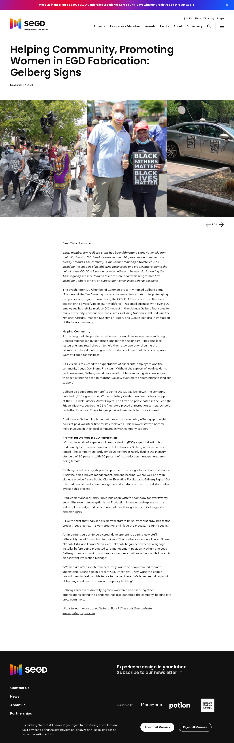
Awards (150, 26)
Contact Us (19, 688)
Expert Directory (204, 18)
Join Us (188, 18)
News (14, 696)
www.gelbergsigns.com (79, 613)
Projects (99, 26)
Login (220, 18)
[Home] (29, 23)
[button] (211, 26)
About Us (17, 704)
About (178, 26)
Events (164, 26)
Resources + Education (125, 26)
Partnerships (21, 713)
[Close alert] (227, 5)
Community (194, 26)
